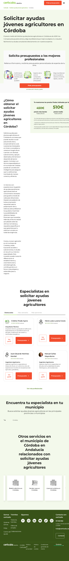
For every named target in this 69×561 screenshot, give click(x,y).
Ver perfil (9, 340)
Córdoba (15, 420)
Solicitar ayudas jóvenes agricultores (19, 7)
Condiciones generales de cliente (44, 547)
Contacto (61, 536)
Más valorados (23, 313)
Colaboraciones (16, 531)
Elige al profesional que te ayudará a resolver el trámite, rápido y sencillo (58, 76)
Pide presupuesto (52, 3)
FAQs (5, 528)
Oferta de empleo (14, 527)
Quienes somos (6, 523)
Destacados (8, 313)
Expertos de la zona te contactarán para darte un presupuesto (37, 76)
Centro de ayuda (7, 533)
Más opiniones (36, 313)
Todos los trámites (14, 521)
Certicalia (6, 7)
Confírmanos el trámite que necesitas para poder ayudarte (18, 76)
